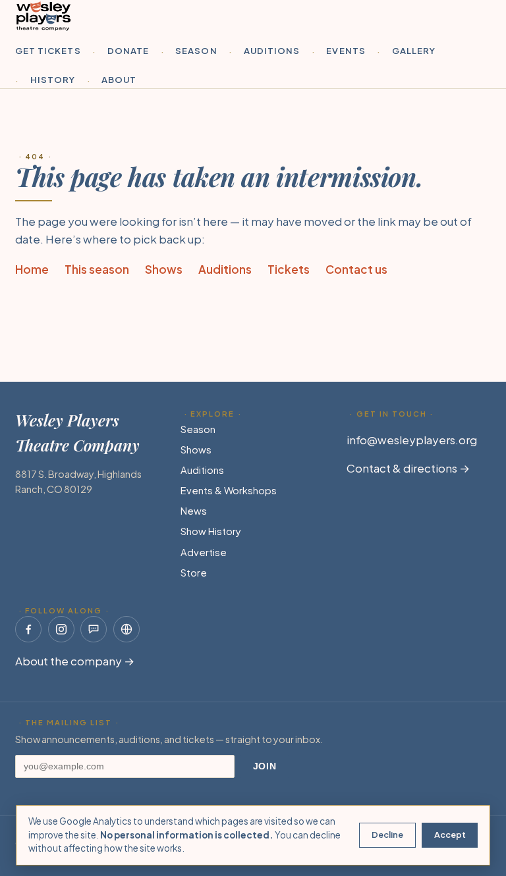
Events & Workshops (229, 490)
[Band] (93, 629)
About (118, 79)
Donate (128, 50)
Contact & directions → (408, 468)
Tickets (288, 269)
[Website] (126, 629)
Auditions (272, 50)
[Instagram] (61, 629)
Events (345, 50)
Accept (450, 834)
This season (97, 269)
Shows (164, 269)
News (194, 511)
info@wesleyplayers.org (412, 439)
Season (196, 50)
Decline (387, 834)
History (52, 79)
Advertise (204, 552)
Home (32, 269)
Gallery (414, 50)
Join (265, 766)
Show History (211, 531)
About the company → (74, 661)
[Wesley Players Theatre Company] (43, 16)
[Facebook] (28, 629)
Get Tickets (48, 50)
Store (194, 573)
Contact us (356, 269)
